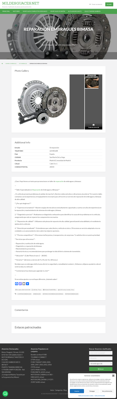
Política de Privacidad (100, 395)
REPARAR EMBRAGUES (71, 294)
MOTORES (16, 11)
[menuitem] (96, 4)
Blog (65, 390)
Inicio (52, 390)
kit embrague (48, 45)
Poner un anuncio (96, 4)
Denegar (92, 391)
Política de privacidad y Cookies (86, 395)
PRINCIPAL (6, 11)
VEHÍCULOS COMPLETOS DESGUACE (35, 11)
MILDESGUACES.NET (20, 3)
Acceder (109, 4)
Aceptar (76, 391)
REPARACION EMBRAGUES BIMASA (53, 294)
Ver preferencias (107, 391)
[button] (113, 376)
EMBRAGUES (37, 294)
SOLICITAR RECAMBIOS (92, 11)
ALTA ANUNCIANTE (75, 11)
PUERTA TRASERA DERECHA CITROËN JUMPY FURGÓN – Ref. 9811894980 (13, 369)
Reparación (36, 190)
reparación (59, 181)
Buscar (101, 369)
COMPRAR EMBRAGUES (24, 294)
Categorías (59, 390)
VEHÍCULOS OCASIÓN (57, 11)
